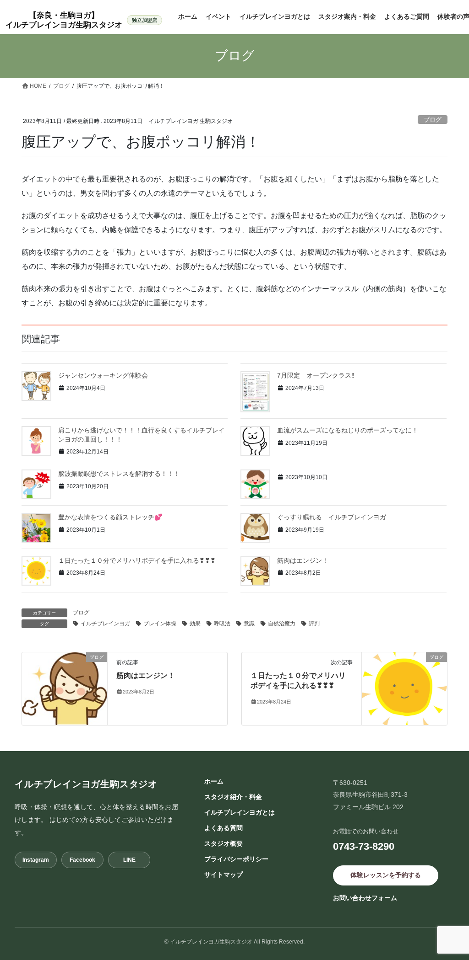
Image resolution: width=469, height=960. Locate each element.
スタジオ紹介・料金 (233, 796)
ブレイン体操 (159, 623)
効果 (195, 623)
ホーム (214, 781)
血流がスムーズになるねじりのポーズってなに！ (347, 430)
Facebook (82, 860)
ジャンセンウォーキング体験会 (106, 375)
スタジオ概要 (223, 843)
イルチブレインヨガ (105, 623)
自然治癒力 (281, 623)
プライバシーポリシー (236, 859)
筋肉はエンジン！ (302, 560)
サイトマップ (223, 874)
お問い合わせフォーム (365, 897)
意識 (249, 623)
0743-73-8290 (363, 846)
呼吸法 (222, 623)
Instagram (35, 860)
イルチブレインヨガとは (239, 812)
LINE (129, 860)
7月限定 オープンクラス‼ (315, 375)
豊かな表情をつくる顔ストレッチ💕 (110, 517)
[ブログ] (64, 688)
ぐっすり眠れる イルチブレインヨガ (335, 517)
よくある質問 (223, 828)
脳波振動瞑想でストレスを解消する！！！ (119, 473)
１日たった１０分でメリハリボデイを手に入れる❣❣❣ (137, 560)
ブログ (433, 119)
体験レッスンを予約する (385, 875)
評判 (314, 623)
